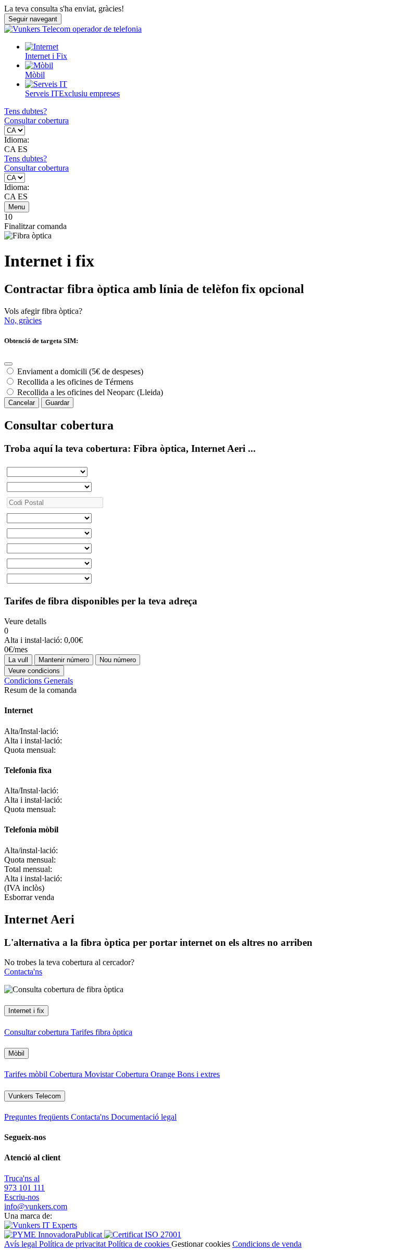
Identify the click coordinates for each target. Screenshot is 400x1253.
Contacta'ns (23, 971)
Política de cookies (139, 1243)
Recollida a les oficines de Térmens (75, 381)
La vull (18, 660)
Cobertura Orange (146, 1074)
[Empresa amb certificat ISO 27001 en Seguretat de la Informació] (142, 1234)
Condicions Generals (38, 680)
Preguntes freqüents (37, 1116)
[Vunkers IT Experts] (40, 1225)
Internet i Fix (46, 56)
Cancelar (21, 403)
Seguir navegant (32, 19)
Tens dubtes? (25, 111)
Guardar (57, 403)
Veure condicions (34, 671)
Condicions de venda (267, 1243)
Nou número (117, 660)
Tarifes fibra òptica (101, 1032)
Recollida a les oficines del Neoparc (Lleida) (90, 392)
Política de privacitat (73, 1243)
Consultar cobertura (36, 120)
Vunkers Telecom (34, 1096)
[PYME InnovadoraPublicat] (54, 1234)
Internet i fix (26, 1011)
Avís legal (21, 1243)
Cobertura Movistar (82, 1074)
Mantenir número (64, 660)
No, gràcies (23, 320)
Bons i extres (198, 1074)
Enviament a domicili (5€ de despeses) (80, 371)
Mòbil (35, 74)
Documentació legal (144, 1116)
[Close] (8, 363)
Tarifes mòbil (26, 1074)
